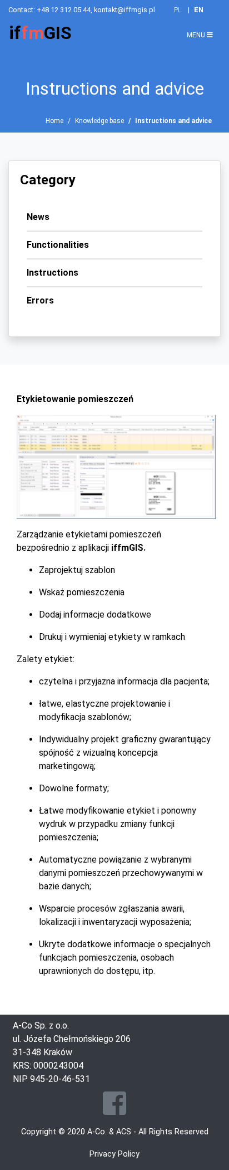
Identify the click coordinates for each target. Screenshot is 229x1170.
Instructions (52, 272)
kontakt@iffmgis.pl (124, 10)
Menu (197, 35)
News (38, 217)
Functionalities (58, 244)
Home (54, 121)
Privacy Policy (114, 1154)
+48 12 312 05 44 (64, 10)
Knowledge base (99, 121)
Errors (40, 300)
